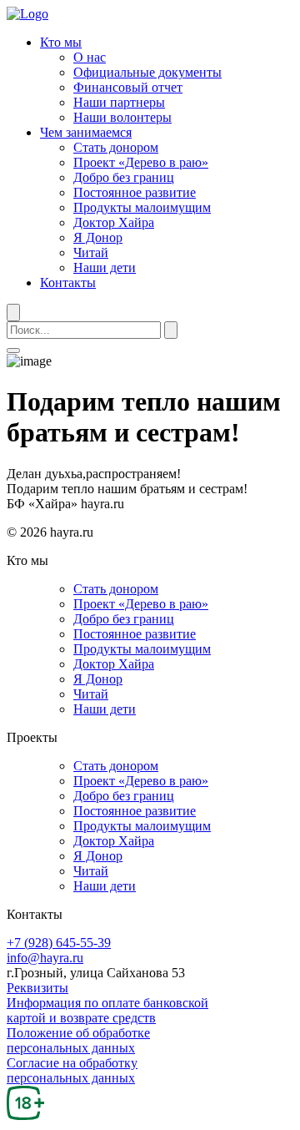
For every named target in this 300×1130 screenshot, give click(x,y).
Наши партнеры (119, 102)
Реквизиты (37, 988)
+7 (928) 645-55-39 (59, 943)
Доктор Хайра (113, 222)
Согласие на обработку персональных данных (72, 1070)
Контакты (68, 282)
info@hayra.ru (45, 958)
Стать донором (115, 147)
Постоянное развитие (134, 192)
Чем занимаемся (86, 132)
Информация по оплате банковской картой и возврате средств (107, 1010)
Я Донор (97, 237)
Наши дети (104, 267)
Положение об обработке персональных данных (78, 1040)
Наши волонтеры (122, 117)
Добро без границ (123, 177)
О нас (89, 57)
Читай (90, 252)
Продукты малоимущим (142, 207)
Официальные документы (147, 72)
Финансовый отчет (127, 87)
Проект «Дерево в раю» (140, 162)
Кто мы (61, 42)
